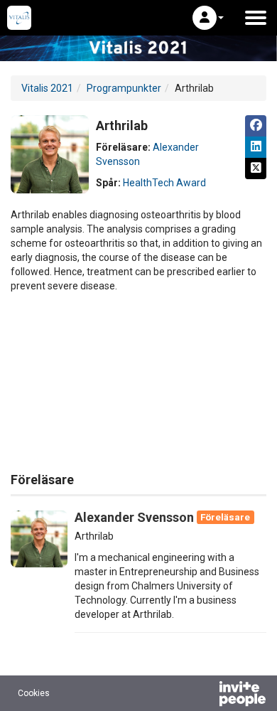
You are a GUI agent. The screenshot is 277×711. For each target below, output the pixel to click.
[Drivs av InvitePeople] (205, 695)
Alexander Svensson (134, 517)
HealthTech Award (164, 182)
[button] (208, 18)
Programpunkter (124, 88)
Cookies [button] (34, 693)
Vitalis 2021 (47, 88)
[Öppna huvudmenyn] (255, 18)
